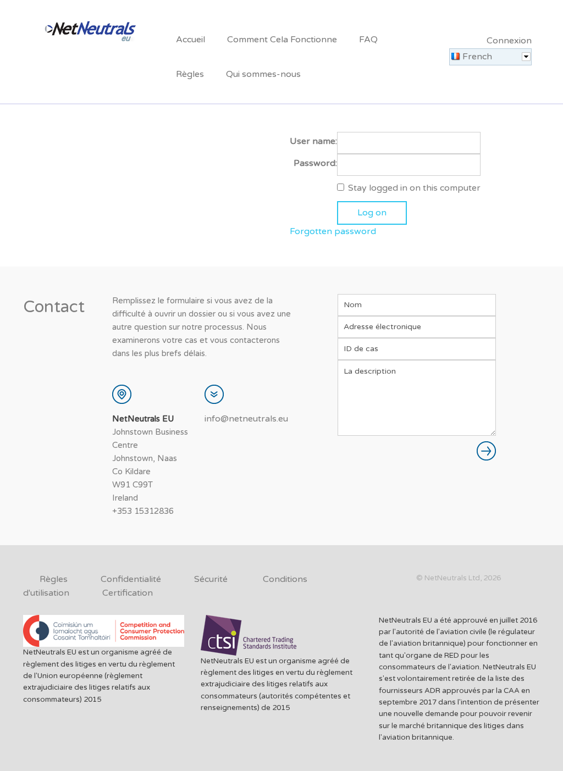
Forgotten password (333, 231)
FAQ (368, 39)
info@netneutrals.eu (246, 418)
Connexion (509, 40)
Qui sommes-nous (263, 74)
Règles (190, 74)
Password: (315, 163)
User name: (313, 141)
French (477, 56)
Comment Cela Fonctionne (282, 39)
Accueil (190, 39)
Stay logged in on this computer (414, 187)
